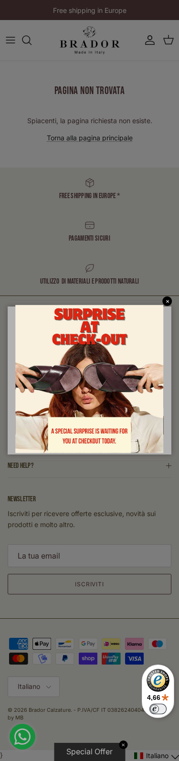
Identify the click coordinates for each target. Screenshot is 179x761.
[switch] (158, 709)
